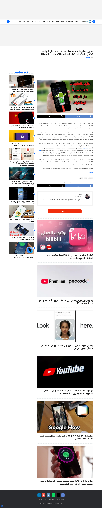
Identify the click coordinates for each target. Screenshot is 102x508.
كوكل (81, 178)
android (90, 178)
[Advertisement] (51, 9)
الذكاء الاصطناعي (69, 21)
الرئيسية (76, 21)
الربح (28, 21)
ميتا (40, 21)
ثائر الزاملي (88, 57)
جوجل (44, 21)
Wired (39, 150)
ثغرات (86, 178)
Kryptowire (55, 132)
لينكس (53, 21)
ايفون (24, 21)
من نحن (45, 499)
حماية (36, 21)
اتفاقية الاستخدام (52, 499)
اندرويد (48, 21)
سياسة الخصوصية (60, 499)
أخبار (20, 21)
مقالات (62, 21)
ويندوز (57, 21)
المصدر (91, 172)
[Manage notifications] (2, 506)
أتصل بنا (40, 499)
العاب (32, 21)
